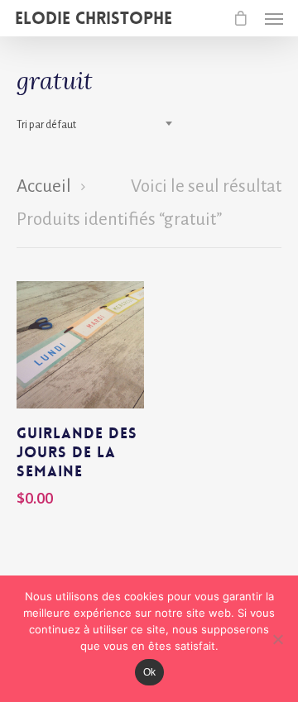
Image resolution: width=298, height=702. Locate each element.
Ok (149, 672)
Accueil (44, 186)
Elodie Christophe (93, 18)
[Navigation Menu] (274, 18)
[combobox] (99, 124)
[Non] (277, 639)
